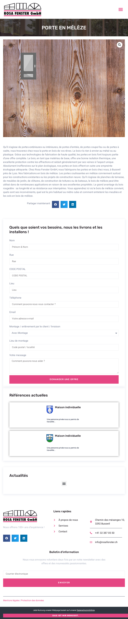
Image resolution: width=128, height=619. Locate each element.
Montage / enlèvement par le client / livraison (34, 326)
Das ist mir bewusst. (65, 615)
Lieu (11, 283)
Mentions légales (11, 600)
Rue (11, 255)
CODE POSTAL (17, 269)
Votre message (17, 355)
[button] (120, 9)
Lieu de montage (18, 341)
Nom (12, 240)
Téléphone (15, 298)
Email (12, 312)
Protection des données (32, 600)
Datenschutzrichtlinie (86, 610)
